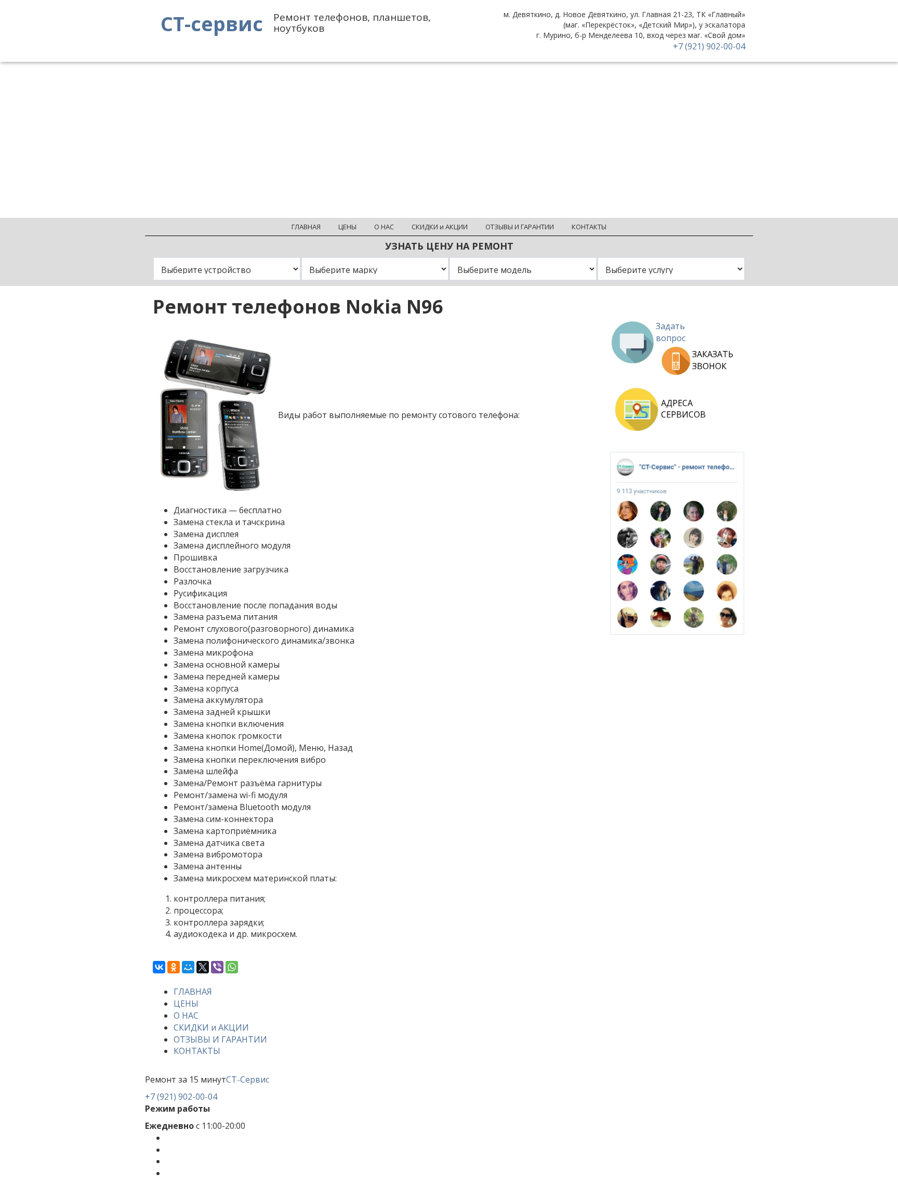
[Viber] (217, 967)
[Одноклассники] (173, 967)
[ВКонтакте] (159, 967)
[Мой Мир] (188, 967)
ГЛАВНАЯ (193, 991)
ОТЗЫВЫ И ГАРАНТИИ (220, 1039)
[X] (202, 967)
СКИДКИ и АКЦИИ (211, 1027)
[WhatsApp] (232, 967)
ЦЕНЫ (186, 1003)
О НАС (186, 1015)
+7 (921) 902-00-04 (709, 46)
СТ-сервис (212, 23)
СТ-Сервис (247, 1079)
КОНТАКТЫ (197, 1051)
